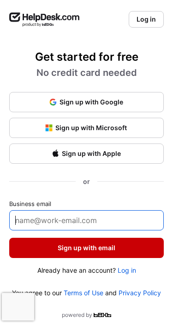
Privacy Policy (140, 293)
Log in (127, 270)
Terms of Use (83, 293)
